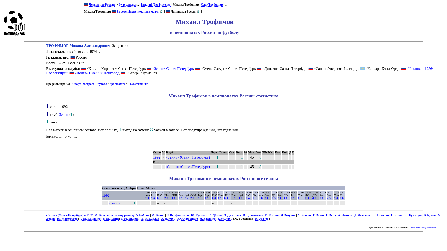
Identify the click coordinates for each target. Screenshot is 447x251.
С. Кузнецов (413, 215)
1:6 (153, 198)
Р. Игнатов (381, 215)
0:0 (214, 198)
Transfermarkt (138, 84)
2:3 (199, 198)
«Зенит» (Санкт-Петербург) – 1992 (69, 215)
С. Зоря (331, 215)
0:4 (248, 198)
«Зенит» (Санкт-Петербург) (188, 157)
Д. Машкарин (130, 218)
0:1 (159, 198)
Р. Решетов (225, 218)
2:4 (147, 198)
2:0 (166, 198)
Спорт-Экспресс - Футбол (89, 84)
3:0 (266, 198)
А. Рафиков (208, 218)
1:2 (233, 198)
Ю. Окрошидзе (187, 218)
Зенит (63, 114)
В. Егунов (272, 215)
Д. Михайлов (150, 218)
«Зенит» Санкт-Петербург (172, 69)
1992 (156, 157)
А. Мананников (90, 218)
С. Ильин (397, 215)
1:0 (240, 198)
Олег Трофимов (212, 4)
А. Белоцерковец (122, 215)
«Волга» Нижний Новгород (97, 73)
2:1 (255, 198)
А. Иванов (345, 215)
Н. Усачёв (261, 218)
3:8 (261, 198)
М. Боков (158, 215)
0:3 (274, 198)
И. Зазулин (288, 215)
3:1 (285, 198)
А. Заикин (304, 215)
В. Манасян (111, 218)
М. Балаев (102, 215)
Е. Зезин (318, 215)
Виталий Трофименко (156, 4)
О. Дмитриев (232, 215)
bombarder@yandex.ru (423, 227)
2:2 (186, 198)
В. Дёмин (215, 215)
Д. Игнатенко (363, 215)
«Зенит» (114, 203)
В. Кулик (430, 215)
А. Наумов (168, 218)
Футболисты (127, 4)
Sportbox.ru (117, 84)
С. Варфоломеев (177, 215)
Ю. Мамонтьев (67, 218)
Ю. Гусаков (199, 215)
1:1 (173, 198)
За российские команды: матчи (137, 11)
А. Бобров (142, 215)
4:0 (314, 198)
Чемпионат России (102, 4)
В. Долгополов (253, 215)
